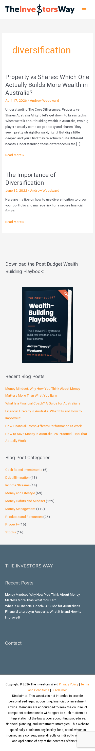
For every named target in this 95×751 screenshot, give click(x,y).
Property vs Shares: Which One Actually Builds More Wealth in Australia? (47, 84)
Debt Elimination (17, 477)
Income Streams (17, 485)
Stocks (10, 532)
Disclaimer (59, 690)
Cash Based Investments (23, 470)
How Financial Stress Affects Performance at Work (43, 426)
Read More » (14, 154)
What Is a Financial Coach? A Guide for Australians (42, 403)
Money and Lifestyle (20, 493)
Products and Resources (24, 517)
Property (12, 524)
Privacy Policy (68, 684)
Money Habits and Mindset (25, 501)
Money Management (20, 509)
